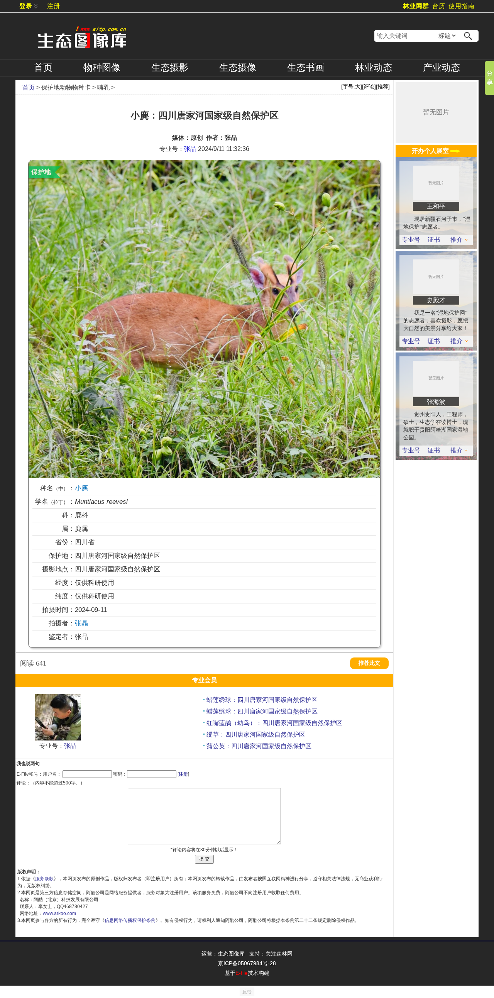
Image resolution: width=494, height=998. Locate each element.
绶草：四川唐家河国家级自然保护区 (255, 734)
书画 (305, 68)
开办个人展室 (431, 150)
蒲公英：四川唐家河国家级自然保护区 (258, 746)
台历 (438, 6)
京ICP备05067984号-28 (247, 963)
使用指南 (461, 6)
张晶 (190, 149)
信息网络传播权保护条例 (130, 920)
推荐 (382, 86)
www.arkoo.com (59, 913)
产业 (441, 68)
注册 (53, 6)
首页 (43, 68)
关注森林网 (279, 954)
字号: (351, 86)
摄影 (169, 68)
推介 (456, 240)
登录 (25, 6)
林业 (373, 68)
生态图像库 (231, 954)
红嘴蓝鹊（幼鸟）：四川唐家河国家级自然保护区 (274, 723)
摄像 (237, 68)
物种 (101, 68)
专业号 (411, 240)
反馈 (247, 992)
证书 (434, 240)
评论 (369, 86)
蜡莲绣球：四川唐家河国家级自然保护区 (262, 699)
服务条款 (44, 878)
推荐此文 (369, 663)
